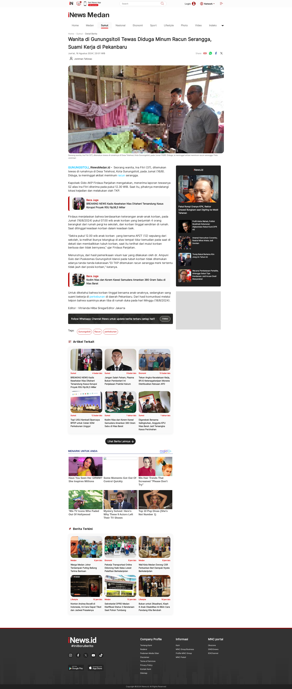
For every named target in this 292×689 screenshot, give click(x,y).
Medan (90, 25)
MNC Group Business (185, 649)
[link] (205, 53)
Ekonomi (138, 25)
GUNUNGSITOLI (78, 167)
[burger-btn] (221, 3)
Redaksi (143, 649)
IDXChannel (213, 653)
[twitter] (221, 53)
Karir (178, 645)
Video (198, 25)
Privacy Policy (146, 665)
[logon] (71, 3)
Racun (97, 331)
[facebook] (216, 53)
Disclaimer (144, 657)
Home (75, 25)
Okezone (212, 645)
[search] (162, 4)
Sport (153, 25)
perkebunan (97, 296)
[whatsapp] (210, 53)
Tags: (71, 330)
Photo (184, 25)
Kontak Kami (145, 669)
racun (121, 175)
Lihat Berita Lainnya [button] (119, 441)
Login (188, 3)
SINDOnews (213, 649)
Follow (165, 319)
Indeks (213, 25)
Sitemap (143, 673)
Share (198, 53)
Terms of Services (147, 661)
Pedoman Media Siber (149, 653)
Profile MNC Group (184, 653)
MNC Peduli (181, 657)
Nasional (120, 25)
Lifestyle (169, 25)
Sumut (104, 25)
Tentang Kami (146, 645)
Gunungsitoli (84, 331)
